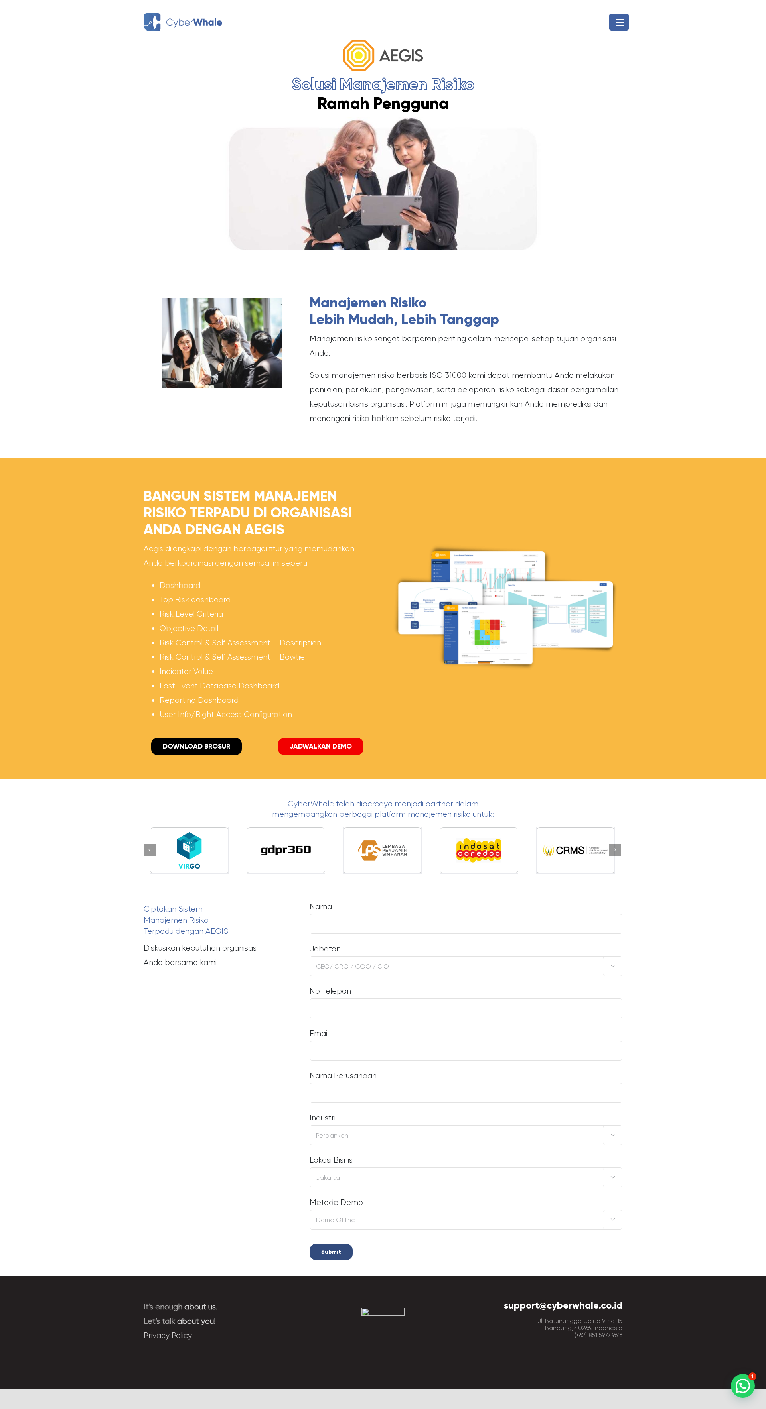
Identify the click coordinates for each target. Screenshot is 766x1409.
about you (195, 1321)
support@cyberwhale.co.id (563, 1305)
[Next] (615, 850)
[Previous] (150, 850)
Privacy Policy (168, 1335)
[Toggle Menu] (619, 22)
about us (200, 1306)
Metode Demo (462, 1210)
